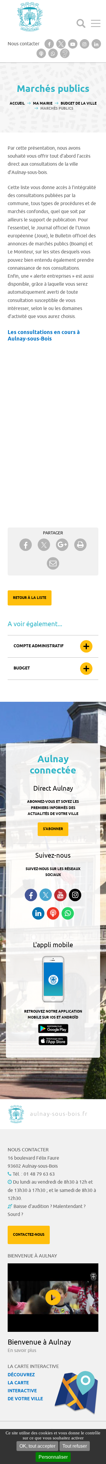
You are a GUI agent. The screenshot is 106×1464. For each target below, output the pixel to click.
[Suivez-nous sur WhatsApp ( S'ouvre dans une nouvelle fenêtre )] (68, 913)
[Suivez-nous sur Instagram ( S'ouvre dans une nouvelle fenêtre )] (75, 895)
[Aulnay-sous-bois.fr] (29, 16)
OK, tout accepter (37, 1446)
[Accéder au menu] (95, 23)
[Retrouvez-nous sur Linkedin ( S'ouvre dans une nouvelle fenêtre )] (38, 913)
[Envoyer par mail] (53, 563)
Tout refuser (74, 1446)
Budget (22, 668)
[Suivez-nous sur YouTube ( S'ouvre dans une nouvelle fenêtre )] (60, 895)
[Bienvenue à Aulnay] (53, 1297)
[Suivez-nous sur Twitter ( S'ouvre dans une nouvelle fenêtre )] (45, 894)
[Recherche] (81, 23)
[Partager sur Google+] (62, 544)
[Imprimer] (80, 544)
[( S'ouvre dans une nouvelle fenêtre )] (49, 44)
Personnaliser (53, 1457)
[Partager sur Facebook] (25, 544)
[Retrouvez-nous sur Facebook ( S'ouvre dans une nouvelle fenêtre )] (31, 895)
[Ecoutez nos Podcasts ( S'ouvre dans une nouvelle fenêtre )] (53, 913)
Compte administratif (39, 646)
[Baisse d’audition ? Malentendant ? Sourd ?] (64, 53)
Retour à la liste (29, 597)
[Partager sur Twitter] (44, 544)
